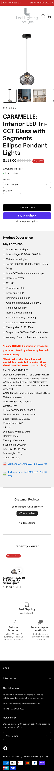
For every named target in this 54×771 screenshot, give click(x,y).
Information (10, 678)
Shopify (45, 756)
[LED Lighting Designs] (27, 16)
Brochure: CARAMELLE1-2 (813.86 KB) (28, 463)
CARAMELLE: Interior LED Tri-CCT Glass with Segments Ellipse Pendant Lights (14, 581)
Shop (6, 668)
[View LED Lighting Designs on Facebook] (5, 748)
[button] (43, 16)
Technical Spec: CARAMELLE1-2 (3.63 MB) (27, 474)
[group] (27, 570)
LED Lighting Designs (20, 756)
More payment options (27, 221)
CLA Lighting (9, 108)
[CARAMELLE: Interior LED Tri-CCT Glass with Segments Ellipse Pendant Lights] (9, 96)
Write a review (27, 513)
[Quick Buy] (19, 570)
